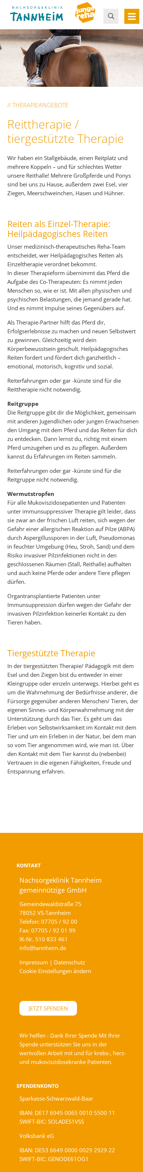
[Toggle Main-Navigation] (131, 16)
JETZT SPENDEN (48, 1008)
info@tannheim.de (42, 948)
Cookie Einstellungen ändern (55, 971)
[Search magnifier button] (111, 16)
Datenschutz (69, 962)
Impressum (33, 962)
